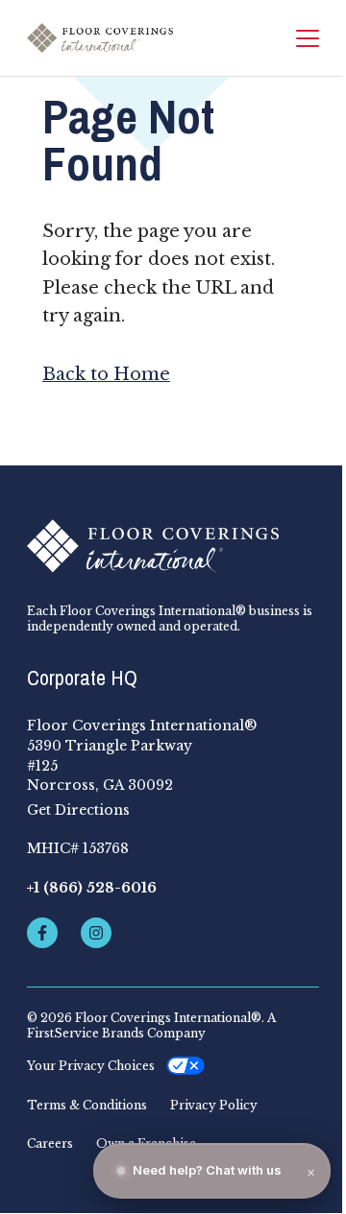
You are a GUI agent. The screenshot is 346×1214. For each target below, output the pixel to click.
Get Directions (78, 810)
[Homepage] (100, 38)
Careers (50, 1144)
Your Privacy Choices (91, 1066)
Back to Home (106, 374)
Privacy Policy (214, 1105)
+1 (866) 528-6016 (92, 887)
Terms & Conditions (87, 1105)
